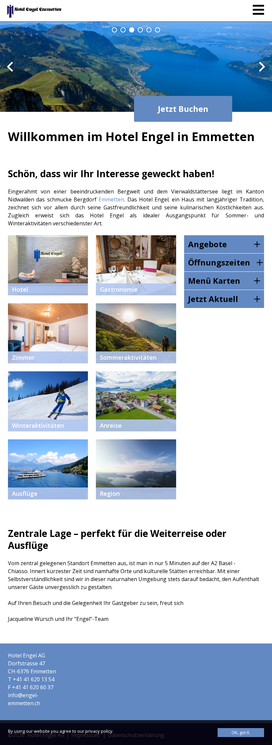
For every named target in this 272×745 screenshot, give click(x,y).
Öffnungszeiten (219, 262)
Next (262, 66)
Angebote (207, 244)
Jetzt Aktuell (213, 298)
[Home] (34, 11)
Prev (10, 66)
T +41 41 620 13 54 (31, 679)
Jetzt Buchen (183, 108)
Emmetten (111, 199)
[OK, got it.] (241, 732)
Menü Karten (214, 280)
